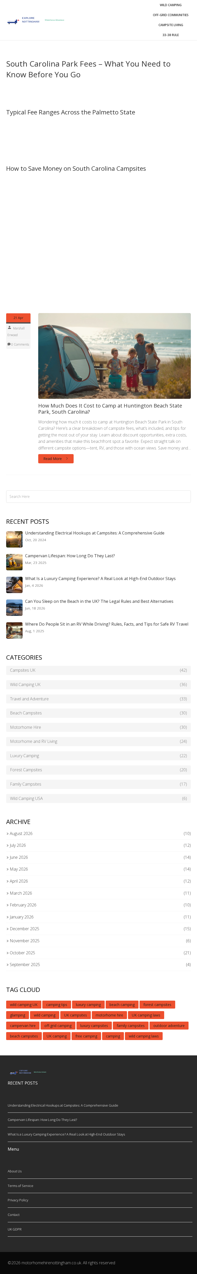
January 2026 (21, 917)
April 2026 (18, 881)
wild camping (44, 1015)
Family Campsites (98, 784)
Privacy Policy (18, 1200)
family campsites (131, 1025)
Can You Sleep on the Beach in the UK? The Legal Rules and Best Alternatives (99, 601)
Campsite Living (171, 25)
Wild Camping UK (98, 684)
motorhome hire (109, 1015)
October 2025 (22, 953)
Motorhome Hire (98, 727)
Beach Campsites (98, 713)
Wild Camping (171, 5)
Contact (13, 1214)
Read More (53, 458)
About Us (15, 1171)
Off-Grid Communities (171, 15)
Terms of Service (20, 1185)
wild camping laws (144, 1036)
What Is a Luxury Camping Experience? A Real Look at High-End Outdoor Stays (100, 578)
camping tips (56, 1004)
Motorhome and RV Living (98, 741)
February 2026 (22, 905)
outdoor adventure (169, 1025)
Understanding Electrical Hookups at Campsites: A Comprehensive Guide (94, 533)
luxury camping (88, 1004)
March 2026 (20, 893)
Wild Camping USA (98, 798)
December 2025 (24, 929)
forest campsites (157, 1004)
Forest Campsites (98, 770)
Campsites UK (98, 670)
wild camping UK (23, 1004)
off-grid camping (58, 1025)
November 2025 (24, 941)
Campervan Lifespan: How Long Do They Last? (70, 556)
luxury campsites (94, 1025)
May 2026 (18, 869)
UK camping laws (146, 1015)
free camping (86, 1036)
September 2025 (24, 964)
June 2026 (18, 857)
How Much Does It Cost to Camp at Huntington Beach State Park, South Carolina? (110, 409)
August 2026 (21, 833)
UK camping (57, 1036)
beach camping (122, 1004)
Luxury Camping (98, 755)
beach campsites (24, 1036)
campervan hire (23, 1025)
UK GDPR (15, 1229)
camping (113, 1036)
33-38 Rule (171, 35)
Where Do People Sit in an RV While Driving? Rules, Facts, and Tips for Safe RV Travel (106, 624)
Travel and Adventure (98, 699)
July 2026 (17, 845)
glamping (17, 1015)
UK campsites (75, 1015)
